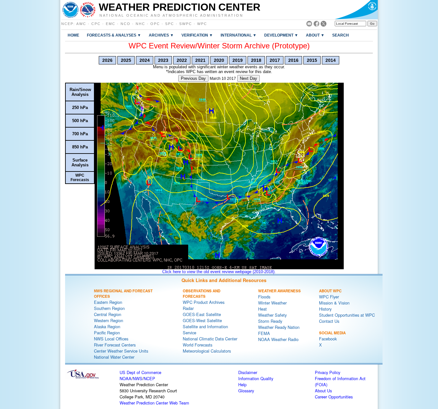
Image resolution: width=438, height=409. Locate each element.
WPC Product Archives (203, 302)
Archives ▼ (161, 35)
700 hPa (80, 133)
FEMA (264, 333)
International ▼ (239, 35)
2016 (293, 60)
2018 (256, 60)
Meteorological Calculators (207, 351)
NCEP (67, 24)
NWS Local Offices (111, 339)
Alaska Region (107, 326)
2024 (144, 60)
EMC (110, 24)
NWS (137, 378)
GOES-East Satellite (202, 314)
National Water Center (114, 357)
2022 (182, 60)
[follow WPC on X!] (323, 25)
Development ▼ (281, 35)
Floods (264, 297)
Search (340, 35)
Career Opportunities (334, 397)
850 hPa (80, 147)
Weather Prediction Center (179, 7)
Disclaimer (247, 372)
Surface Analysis (80, 162)
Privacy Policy (327, 372)
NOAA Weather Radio (278, 339)
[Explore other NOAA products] (70, 9)
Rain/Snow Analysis (80, 92)
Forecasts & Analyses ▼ (114, 35)
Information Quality (255, 378)
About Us (323, 391)
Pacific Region (107, 333)
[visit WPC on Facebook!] (316, 25)
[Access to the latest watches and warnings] (87, 9)
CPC (96, 24)
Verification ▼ (197, 35)
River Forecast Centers (115, 345)
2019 (237, 60)
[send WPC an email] (309, 25)
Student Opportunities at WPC (347, 315)
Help (242, 384)
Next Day (248, 78)
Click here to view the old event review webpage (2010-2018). (219, 271)
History (325, 309)
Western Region (108, 320)
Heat (262, 309)
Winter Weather (272, 303)
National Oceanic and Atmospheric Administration (171, 15)
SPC (169, 24)
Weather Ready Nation (278, 327)
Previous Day (193, 78)
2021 (200, 60)
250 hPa (80, 107)
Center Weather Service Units (121, 351)
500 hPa (80, 120)
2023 (163, 60)
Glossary (246, 391)
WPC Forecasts (80, 177)
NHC (140, 24)
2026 (107, 60)
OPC (155, 24)
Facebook (328, 339)
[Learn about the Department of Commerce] (356, 9)
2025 (126, 60)
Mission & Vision (334, 303)
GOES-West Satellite (202, 320)
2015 (312, 60)
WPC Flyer (329, 297)
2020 (219, 60)
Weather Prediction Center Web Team (154, 403)
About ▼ (315, 35)
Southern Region (109, 308)
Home (73, 35)
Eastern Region (108, 302)
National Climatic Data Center (210, 339)
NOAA (125, 378)
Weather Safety (272, 315)
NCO (126, 24)
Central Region (107, 314)
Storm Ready (270, 321)
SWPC (185, 24)
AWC (81, 24)
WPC (202, 24)
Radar (188, 308)
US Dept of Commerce (140, 372)
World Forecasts (197, 345)
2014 (330, 60)
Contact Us (329, 321)
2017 (275, 60)
